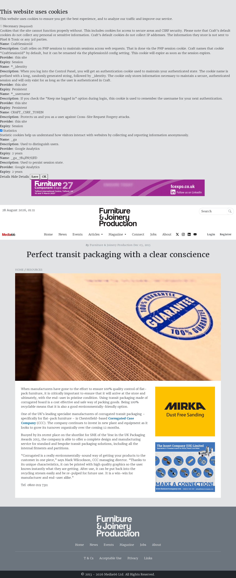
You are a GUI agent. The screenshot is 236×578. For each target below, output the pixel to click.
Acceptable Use (110, 558)
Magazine (127, 545)
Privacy (132, 558)
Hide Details (20, 176)
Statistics (10, 130)
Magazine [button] (116, 234)
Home (48, 234)
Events (78, 234)
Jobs (153, 234)
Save (34, 177)
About (166, 234)
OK (44, 177)
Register (225, 234)
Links (148, 558)
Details (5, 176)
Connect (138, 234)
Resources (34, 269)
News (63, 234)
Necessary (18, 26)
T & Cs (88, 558)
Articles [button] (94, 234)
